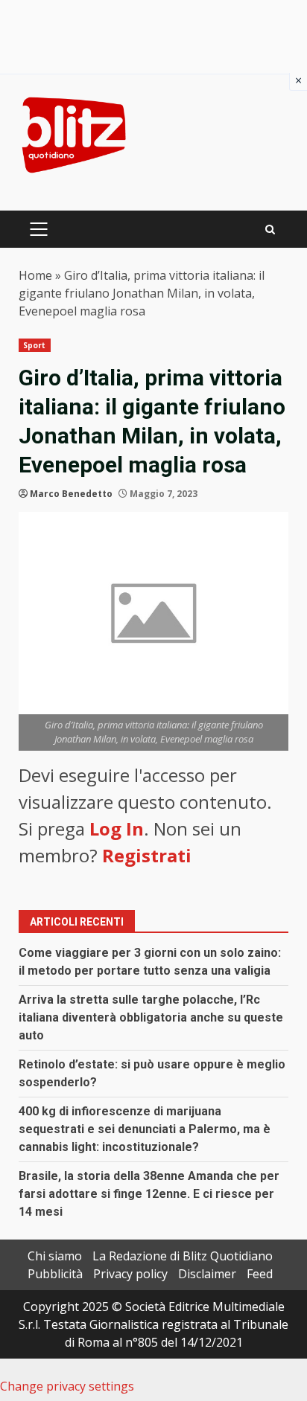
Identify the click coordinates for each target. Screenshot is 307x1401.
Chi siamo (55, 1256)
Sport (34, 345)
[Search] (270, 229)
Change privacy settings (67, 1386)
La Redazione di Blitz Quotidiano (182, 1256)
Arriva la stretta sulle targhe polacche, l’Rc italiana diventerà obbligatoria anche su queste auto (151, 1017)
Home (35, 275)
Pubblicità (55, 1274)
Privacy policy (130, 1274)
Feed (260, 1274)
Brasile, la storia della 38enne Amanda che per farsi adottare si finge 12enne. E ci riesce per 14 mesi (149, 1194)
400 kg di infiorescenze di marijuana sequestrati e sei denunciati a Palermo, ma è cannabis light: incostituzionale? (144, 1129)
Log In (116, 828)
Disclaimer (207, 1274)
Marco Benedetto (71, 493)
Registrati (147, 855)
